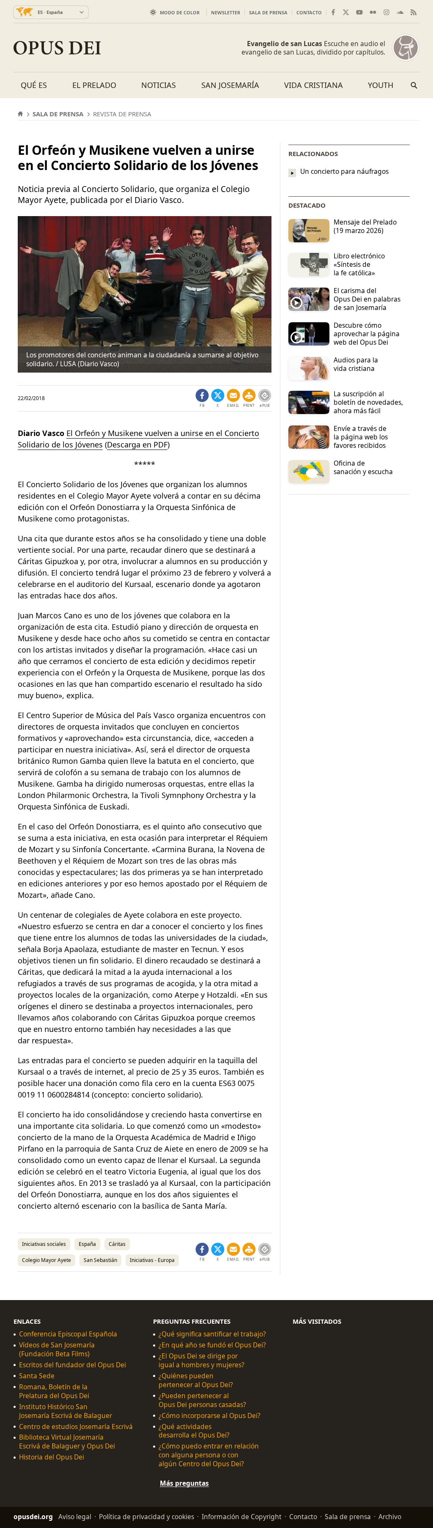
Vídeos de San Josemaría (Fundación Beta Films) (57, 1349)
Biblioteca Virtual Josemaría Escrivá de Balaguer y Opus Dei (67, 1442)
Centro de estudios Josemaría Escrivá (76, 1426)
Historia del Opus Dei (51, 1457)
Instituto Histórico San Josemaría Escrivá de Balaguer (65, 1411)
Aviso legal (74, 1516)
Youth (380, 85)
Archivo (389, 1516)
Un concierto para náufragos (344, 171)
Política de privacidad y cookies (146, 1516)
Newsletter (225, 12)
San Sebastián (100, 1260)
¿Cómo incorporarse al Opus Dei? (209, 1415)
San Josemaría (230, 85)
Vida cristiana (313, 85)
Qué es (34, 85)
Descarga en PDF (137, 444)
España (87, 1244)
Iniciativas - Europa (152, 1260)
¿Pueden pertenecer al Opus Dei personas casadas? (202, 1400)
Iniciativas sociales (44, 1244)
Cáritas (117, 1244)
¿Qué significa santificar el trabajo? (212, 1334)
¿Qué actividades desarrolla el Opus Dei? (194, 1431)
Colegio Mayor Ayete (46, 1260)
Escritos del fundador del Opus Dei (72, 1365)
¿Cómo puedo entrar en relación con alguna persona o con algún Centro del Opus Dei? (209, 1455)
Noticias (158, 85)
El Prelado (94, 85)
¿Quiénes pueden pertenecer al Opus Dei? (196, 1380)
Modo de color (180, 12)
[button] (249, 398)
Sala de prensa (268, 12)
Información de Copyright (242, 1516)
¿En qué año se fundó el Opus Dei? (212, 1345)
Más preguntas (184, 1483)
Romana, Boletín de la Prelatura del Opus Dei (54, 1391)
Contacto (309, 12)
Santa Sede (37, 1376)
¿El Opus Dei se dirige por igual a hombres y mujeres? (201, 1360)
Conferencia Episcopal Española (68, 1334)
